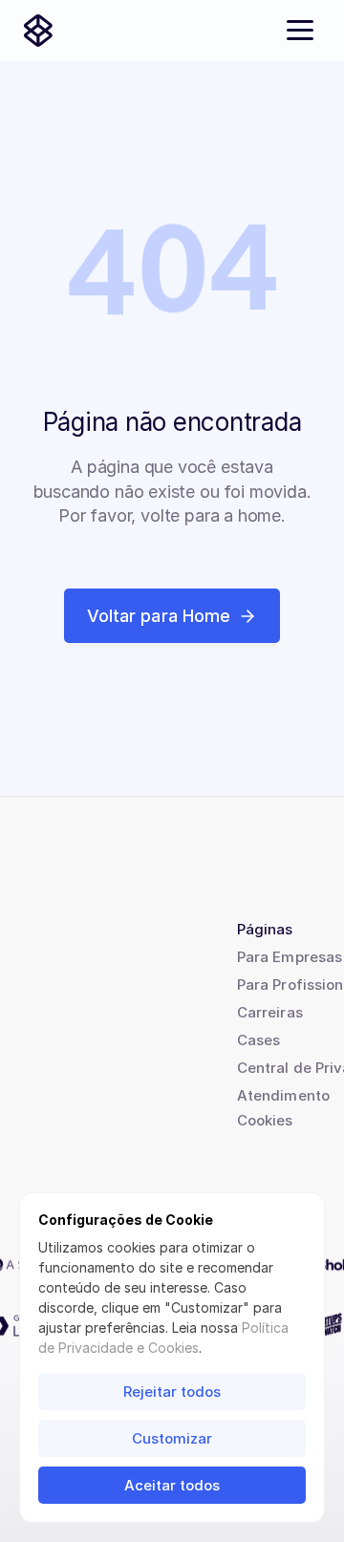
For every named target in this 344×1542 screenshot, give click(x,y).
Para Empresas (289, 957)
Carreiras (270, 1012)
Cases (258, 1040)
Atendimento (283, 1095)
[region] (172, 279)
